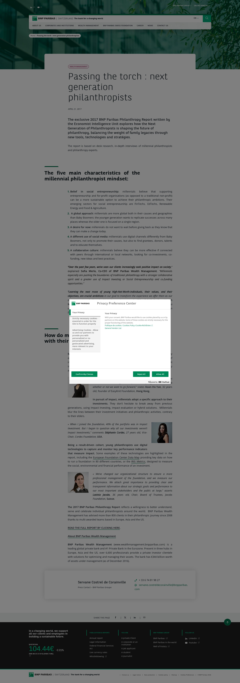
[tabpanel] (136, 321)
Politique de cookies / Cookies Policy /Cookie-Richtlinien (128, 325)
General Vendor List (113, 328)
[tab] (84, 312)
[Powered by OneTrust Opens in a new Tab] (158, 382)
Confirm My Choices (84, 374)
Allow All (160, 374)
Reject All (141, 374)
